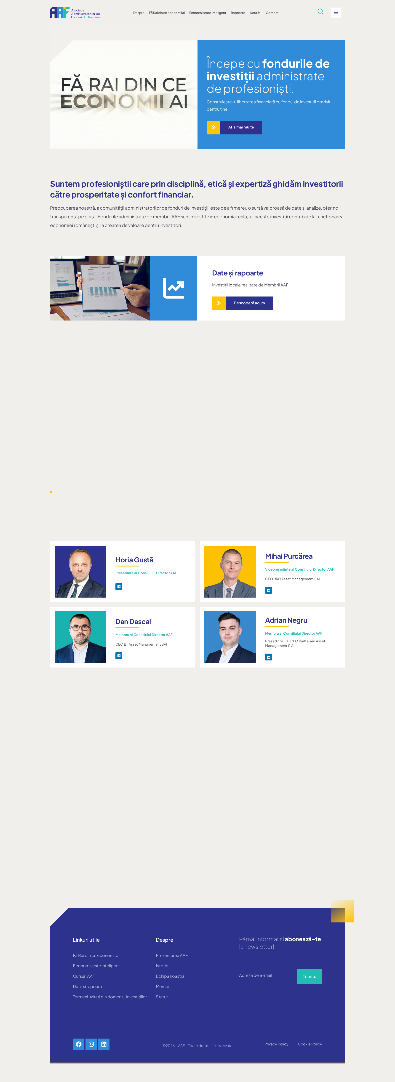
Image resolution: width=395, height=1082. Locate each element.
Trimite (309, 976)
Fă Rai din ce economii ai (167, 13)
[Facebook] (78, 1044)
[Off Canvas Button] (336, 13)
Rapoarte (238, 13)
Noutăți (255, 13)
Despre (138, 13)
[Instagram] (91, 1044)
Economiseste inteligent (207, 13)
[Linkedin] (118, 586)
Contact (272, 13)
